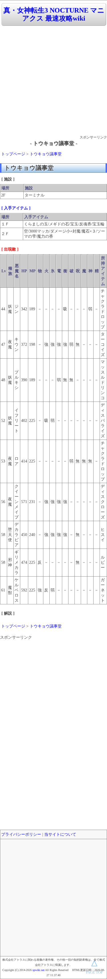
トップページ (13, 154)
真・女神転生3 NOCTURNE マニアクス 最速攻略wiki (53, 14)
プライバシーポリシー (21, 834)
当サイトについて (60, 834)
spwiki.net (39, 970)
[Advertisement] (53, 80)
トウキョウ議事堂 (46, 154)
